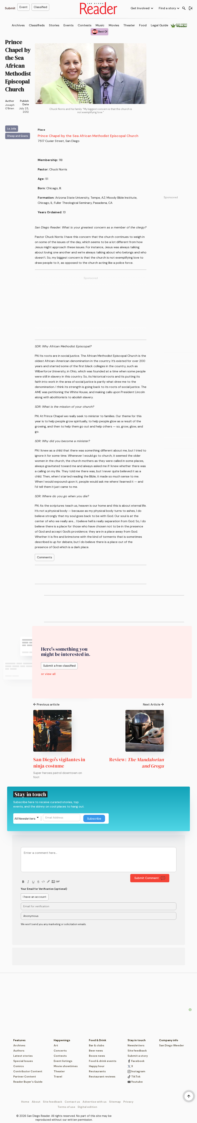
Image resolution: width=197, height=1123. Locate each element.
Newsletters (136, 1045)
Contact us (72, 1101)
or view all (48, 674)
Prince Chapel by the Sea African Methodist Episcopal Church (88, 136)
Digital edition (87, 1107)
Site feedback (137, 1050)
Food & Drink (97, 1040)
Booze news (97, 1055)
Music (100, 25)
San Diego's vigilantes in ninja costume (59, 762)
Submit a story (138, 1055)
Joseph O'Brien (9, 106)
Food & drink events (102, 1061)
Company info (168, 1040)
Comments (44, 557)
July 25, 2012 (24, 110)
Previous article (48, 704)
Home (25, 1101)
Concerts (60, 1050)
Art (56, 1045)
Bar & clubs (96, 1045)
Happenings (62, 1040)
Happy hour (96, 1066)
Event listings (63, 1061)
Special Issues (23, 1061)
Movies (114, 25)
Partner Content (24, 1076)
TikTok (135, 1076)
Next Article (151, 704)
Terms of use (66, 1107)
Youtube (137, 1081)
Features (19, 1040)
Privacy (128, 1101)
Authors (18, 1050)
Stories (54, 25)
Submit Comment (146, 878)
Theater (129, 25)
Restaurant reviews (102, 1076)
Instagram (138, 1071)
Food (143, 25)
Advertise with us (95, 1101)
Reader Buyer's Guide (28, 1081)
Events (68, 25)
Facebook (137, 1061)
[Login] (190, 8)
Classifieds (37, 25)
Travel (58, 1076)
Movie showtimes (66, 1066)
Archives (18, 25)
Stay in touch (137, 1040)
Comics (18, 1066)
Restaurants (97, 1071)
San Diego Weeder (171, 1045)
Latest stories (23, 1055)
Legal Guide (159, 25)
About (36, 1101)
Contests (84, 25)
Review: (136, 762)
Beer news (96, 1050)
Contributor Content (27, 1071)
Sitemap (115, 1101)
